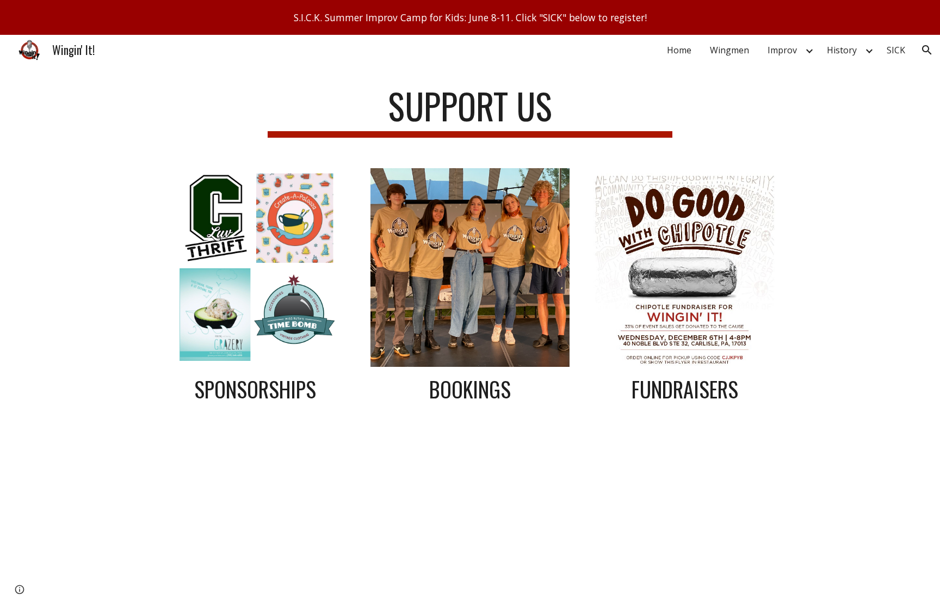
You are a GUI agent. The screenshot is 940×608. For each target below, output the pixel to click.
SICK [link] (896, 50)
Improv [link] (782, 50)
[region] (470, 17)
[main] (470, 111)
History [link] (842, 50)
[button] (927, 50)
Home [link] (679, 50)
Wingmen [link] (729, 50)
